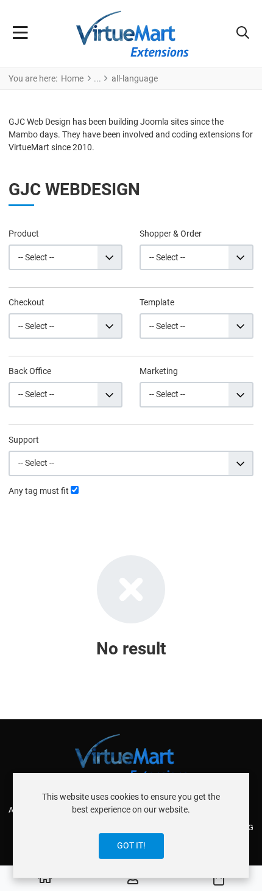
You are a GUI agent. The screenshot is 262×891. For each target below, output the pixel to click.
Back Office (30, 371)
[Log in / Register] (133, 879)
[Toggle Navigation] (20, 34)
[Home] (45, 879)
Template (157, 302)
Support (24, 440)
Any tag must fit (39, 491)
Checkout (26, 302)
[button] (242, 34)
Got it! (131, 845)
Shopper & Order (171, 233)
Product (24, 233)
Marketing (159, 371)
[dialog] (131, 825)
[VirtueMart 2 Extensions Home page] (131, 756)
